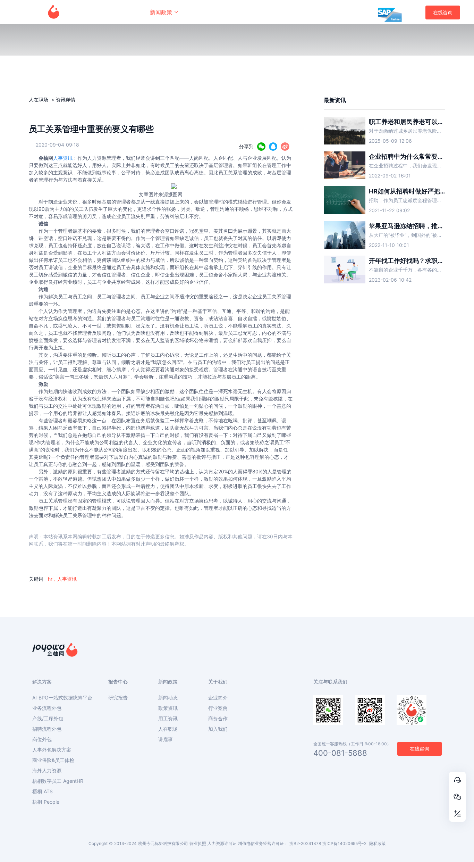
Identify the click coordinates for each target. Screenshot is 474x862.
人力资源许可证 (222, 843)
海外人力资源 (46, 770)
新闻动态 (168, 697)
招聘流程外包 (46, 729)
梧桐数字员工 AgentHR (57, 781)
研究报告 (118, 697)
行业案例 (218, 708)
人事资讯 (63, 158)
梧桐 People (45, 801)
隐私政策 (377, 843)
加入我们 (218, 729)
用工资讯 (168, 718)
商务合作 (218, 718)
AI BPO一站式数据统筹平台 (62, 697)
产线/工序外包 (47, 718)
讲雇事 (165, 739)
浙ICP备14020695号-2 (344, 843)
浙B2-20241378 (305, 843)
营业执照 (197, 843)
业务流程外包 (46, 708)
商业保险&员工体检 (53, 760)
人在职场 (39, 99)
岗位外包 (42, 739)
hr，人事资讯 (62, 579)
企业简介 (218, 697)
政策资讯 (168, 708)
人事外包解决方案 (51, 749)
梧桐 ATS (42, 791)
